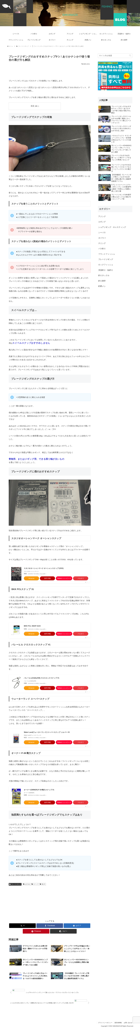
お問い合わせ (128, 1022)
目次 (32, 106)
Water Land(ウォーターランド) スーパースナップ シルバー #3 (47, 732)
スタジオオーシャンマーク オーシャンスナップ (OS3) (43, 568)
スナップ (35, 884)
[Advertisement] (50, 71)
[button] (63, 931)
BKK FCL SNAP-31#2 (32, 626)
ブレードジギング (16, 884)
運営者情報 (118, 1022)
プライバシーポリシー (105, 1022)
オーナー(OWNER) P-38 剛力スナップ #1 (39, 790)
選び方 (43, 884)
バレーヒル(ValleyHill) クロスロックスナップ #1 (41, 678)
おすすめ (27, 884)
